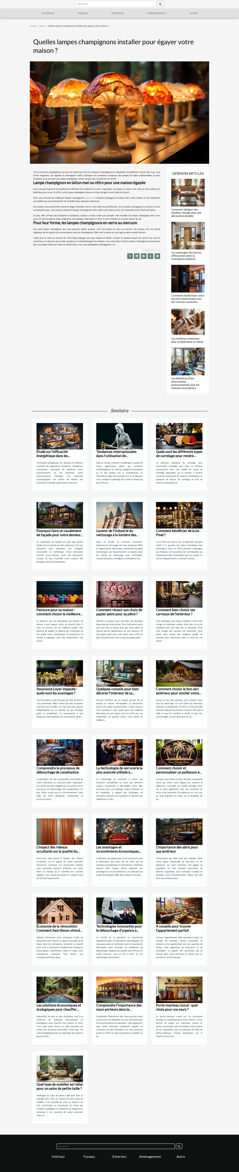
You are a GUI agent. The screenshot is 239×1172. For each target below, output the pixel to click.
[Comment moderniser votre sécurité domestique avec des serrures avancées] (188, 278)
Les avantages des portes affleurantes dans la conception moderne (186, 255)
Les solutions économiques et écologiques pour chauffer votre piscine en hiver (59, 1009)
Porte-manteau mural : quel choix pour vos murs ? (177, 1007)
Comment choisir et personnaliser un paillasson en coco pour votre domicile (179, 772)
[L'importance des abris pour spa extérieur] (179, 831)
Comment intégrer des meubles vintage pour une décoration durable (186, 212)
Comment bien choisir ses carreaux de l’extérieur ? (175, 612)
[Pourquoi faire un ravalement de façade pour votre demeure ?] (60, 515)
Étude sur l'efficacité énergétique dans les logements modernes (52, 455)
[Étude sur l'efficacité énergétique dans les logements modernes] (60, 436)
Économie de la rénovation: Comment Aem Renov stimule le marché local (59, 930)
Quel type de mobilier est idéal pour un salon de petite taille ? (60, 1086)
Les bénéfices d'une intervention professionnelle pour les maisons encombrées (185, 383)
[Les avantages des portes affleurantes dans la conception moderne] (188, 235)
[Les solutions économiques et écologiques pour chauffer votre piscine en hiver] (60, 989)
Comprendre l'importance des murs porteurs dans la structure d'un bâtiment (119, 1009)
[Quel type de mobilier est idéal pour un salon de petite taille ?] (60, 1068)
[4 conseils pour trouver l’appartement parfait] (179, 910)
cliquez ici (90, 197)
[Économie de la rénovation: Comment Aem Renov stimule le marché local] (60, 910)
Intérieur (48, 13)
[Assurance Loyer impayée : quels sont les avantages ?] (60, 673)
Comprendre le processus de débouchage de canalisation (58, 770)
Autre (193, 13)
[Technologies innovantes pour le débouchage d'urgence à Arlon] (119, 910)
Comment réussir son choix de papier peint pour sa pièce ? (119, 612)
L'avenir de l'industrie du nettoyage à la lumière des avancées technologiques (116, 535)
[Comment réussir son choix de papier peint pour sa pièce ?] (119, 594)
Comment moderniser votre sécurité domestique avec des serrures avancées (187, 298)
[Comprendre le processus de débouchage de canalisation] (60, 752)
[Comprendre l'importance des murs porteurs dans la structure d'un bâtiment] (119, 989)
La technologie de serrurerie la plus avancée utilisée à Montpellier (119, 772)
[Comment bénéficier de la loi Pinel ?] (179, 515)
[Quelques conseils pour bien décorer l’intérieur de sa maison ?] (119, 673)
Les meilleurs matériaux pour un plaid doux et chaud (187, 340)
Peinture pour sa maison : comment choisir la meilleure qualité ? (58, 614)
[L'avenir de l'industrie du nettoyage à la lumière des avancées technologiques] (119, 515)
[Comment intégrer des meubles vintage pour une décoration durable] (188, 192)
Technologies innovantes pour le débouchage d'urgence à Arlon (119, 930)
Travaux (83, 13)
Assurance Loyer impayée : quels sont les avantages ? (57, 691)
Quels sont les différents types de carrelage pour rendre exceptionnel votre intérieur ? (179, 455)
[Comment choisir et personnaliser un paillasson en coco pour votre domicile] (179, 752)
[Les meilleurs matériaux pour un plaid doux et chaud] (188, 321)
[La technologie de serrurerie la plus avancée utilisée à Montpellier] (119, 752)
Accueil (33, 26)
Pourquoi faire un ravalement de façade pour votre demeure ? (59, 535)
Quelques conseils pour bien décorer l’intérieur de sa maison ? (117, 693)
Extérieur (117, 13)
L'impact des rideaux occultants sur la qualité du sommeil (57, 851)
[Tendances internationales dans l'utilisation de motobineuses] (119, 436)
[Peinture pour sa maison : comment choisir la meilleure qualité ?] (60, 594)
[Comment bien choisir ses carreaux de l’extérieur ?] (179, 594)
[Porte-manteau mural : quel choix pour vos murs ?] (179, 989)
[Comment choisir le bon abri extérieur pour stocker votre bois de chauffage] (179, 673)
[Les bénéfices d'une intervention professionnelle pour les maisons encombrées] (188, 361)
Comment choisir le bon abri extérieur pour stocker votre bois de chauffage (177, 693)
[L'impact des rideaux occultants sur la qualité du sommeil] (60, 831)
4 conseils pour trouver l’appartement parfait (173, 928)
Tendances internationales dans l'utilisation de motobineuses (116, 455)
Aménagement (157, 13)
